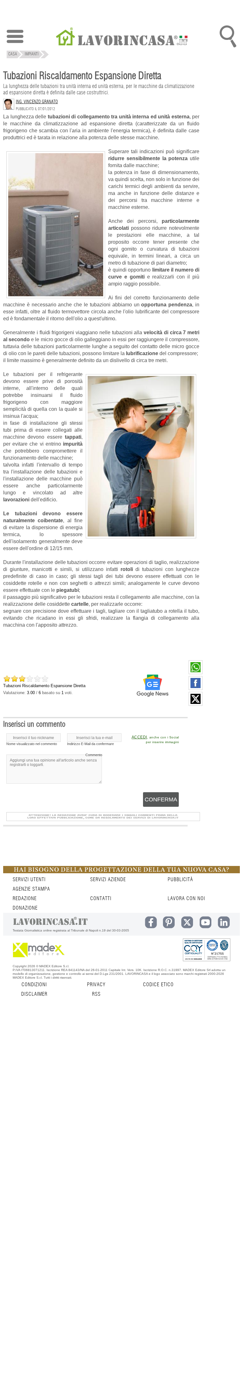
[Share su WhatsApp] (195, 672)
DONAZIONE (25, 908)
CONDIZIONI (34, 984)
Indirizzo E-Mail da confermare (90, 744)
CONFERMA (161, 799)
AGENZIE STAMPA (31, 889)
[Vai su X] (195, 704)
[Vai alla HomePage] (121, 37)
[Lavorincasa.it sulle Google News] (152, 685)
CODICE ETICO (158, 984)
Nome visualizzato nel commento (31, 744)
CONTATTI (100, 898)
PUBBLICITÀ (180, 879)
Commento (93, 755)
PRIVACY (96, 984)
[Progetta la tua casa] (121, 872)
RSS (96, 994)
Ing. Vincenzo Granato (37, 102)
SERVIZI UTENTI (29, 879)
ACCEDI (139, 737)
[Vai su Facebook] (195, 688)
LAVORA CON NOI (186, 898)
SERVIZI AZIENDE (108, 879)
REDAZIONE (25, 898)
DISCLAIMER (34, 994)
